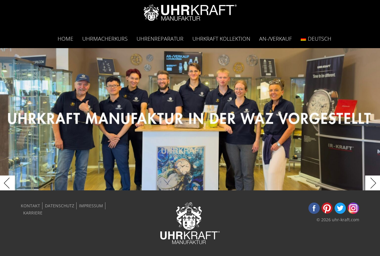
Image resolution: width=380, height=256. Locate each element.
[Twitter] (340, 212)
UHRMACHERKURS (105, 38)
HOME (65, 38)
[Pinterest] (327, 212)
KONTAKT (30, 205)
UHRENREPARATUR (160, 38)
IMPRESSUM (91, 205)
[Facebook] (314, 212)
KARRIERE (32, 213)
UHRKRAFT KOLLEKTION (221, 38)
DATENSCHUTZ (59, 205)
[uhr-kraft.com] (190, 14)
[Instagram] (353, 212)
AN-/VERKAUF (275, 38)
